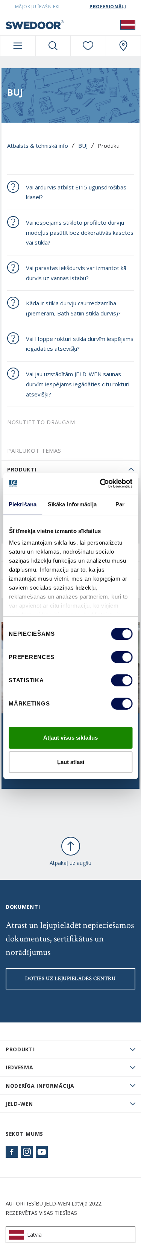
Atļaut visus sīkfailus (70, 737)
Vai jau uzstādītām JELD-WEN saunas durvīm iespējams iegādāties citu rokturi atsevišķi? (77, 384)
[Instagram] (27, 1152)
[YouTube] (42, 1152)
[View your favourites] (88, 45)
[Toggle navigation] (18, 45)
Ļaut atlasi (70, 762)
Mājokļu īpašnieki (37, 6)
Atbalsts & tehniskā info (37, 145)
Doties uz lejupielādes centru (70, 978)
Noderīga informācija (40, 1085)
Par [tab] (119, 504)
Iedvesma (19, 1067)
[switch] (121, 657)
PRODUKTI (20, 1049)
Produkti (21, 469)
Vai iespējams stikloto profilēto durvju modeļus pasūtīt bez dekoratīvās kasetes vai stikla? (79, 232)
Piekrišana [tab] (22, 504)
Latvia (34, 1234)
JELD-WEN (19, 1103)
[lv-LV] (127, 24)
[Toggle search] (53, 45)
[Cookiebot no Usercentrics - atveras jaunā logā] (100, 483)
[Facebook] (12, 1152)
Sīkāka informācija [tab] (72, 504)
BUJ (83, 145)
